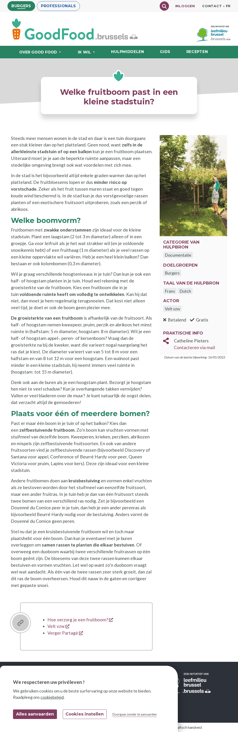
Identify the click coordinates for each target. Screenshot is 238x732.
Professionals (58, 6)
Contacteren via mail (194, 347)
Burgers (21, 6)
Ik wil (84, 52)
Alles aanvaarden (35, 714)
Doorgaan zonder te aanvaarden (134, 714)
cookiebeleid (52, 697)
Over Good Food (38, 52)
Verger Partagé (65, 633)
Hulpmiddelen (127, 52)
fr (228, 6)
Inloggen (185, 6)
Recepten (197, 52)
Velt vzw (58, 626)
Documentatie (178, 255)
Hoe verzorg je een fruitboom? (80, 619)
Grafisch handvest (187, 727)
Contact (212, 6)
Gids (165, 52)
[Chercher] (164, 6)
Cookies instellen (85, 714)
